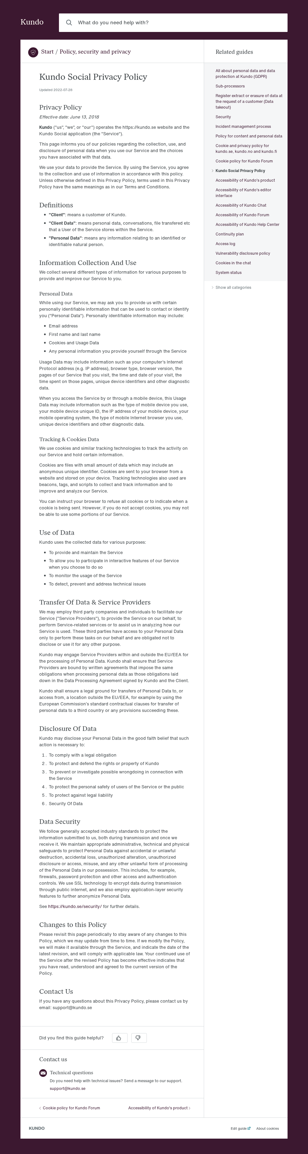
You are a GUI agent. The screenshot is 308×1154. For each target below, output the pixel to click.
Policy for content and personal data (249, 136)
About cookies (267, 1128)
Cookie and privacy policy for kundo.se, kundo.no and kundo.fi (246, 148)
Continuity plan (230, 234)
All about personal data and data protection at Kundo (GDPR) (245, 73)
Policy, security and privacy (95, 52)
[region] (112, 547)
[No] (139, 1038)
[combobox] (173, 22)
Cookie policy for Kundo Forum (71, 1108)
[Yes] (120, 1038)
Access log (225, 244)
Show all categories (233, 287)
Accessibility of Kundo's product (158, 1108)
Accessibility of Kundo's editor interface (243, 192)
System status (229, 272)
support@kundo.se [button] (67, 1088)
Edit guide (239, 1128)
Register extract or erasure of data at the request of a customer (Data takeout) (249, 101)
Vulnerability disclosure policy (243, 253)
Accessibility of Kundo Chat (241, 205)
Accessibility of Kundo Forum (242, 215)
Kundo (32, 22)
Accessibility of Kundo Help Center (247, 224)
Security (223, 117)
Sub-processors (230, 86)
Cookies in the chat (233, 263)
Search (274, 22)
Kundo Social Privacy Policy (240, 170)
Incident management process (243, 126)
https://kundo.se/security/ (75, 906)
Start (47, 52)
